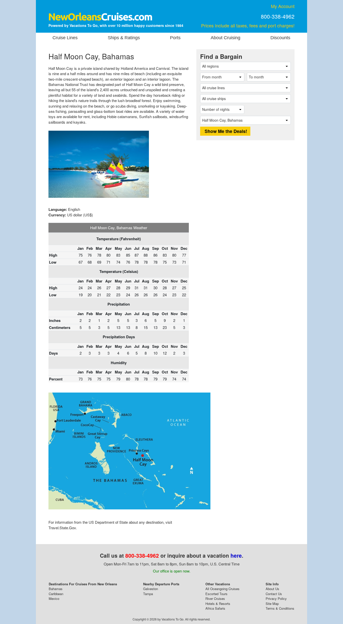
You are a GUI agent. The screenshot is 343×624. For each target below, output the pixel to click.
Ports (175, 37)
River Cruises (215, 598)
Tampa (148, 593)
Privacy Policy (276, 598)
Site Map (272, 603)
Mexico (54, 598)
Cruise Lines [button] (65, 37)
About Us (272, 588)
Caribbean (56, 593)
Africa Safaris (215, 608)
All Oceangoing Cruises (222, 588)
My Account (283, 6)
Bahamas (56, 588)
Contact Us (274, 593)
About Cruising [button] (225, 37)
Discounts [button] (280, 37)
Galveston (150, 588)
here (236, 555)
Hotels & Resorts (217, 603)
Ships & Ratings (124, 37)
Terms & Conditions (280, 608)
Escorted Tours (216, 593)
